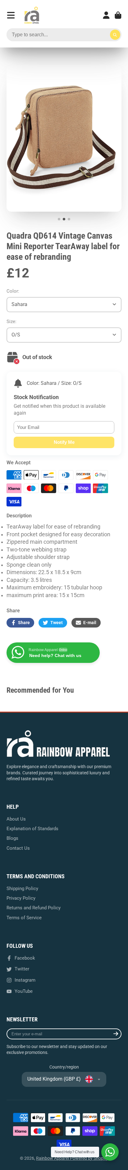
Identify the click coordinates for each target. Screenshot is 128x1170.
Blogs (12, 838)
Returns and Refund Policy (34, 908)
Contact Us (18, 848)
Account (106, 15)
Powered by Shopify (89, 1158)
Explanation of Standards (32, 828)
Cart (118, 15)
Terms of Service (24, 917)
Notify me (64, 442)
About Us (16, 819)
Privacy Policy (21, 898)
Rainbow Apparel (53, 1158)
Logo (31, 15)
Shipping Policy (22, 888)
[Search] (115, 34)
